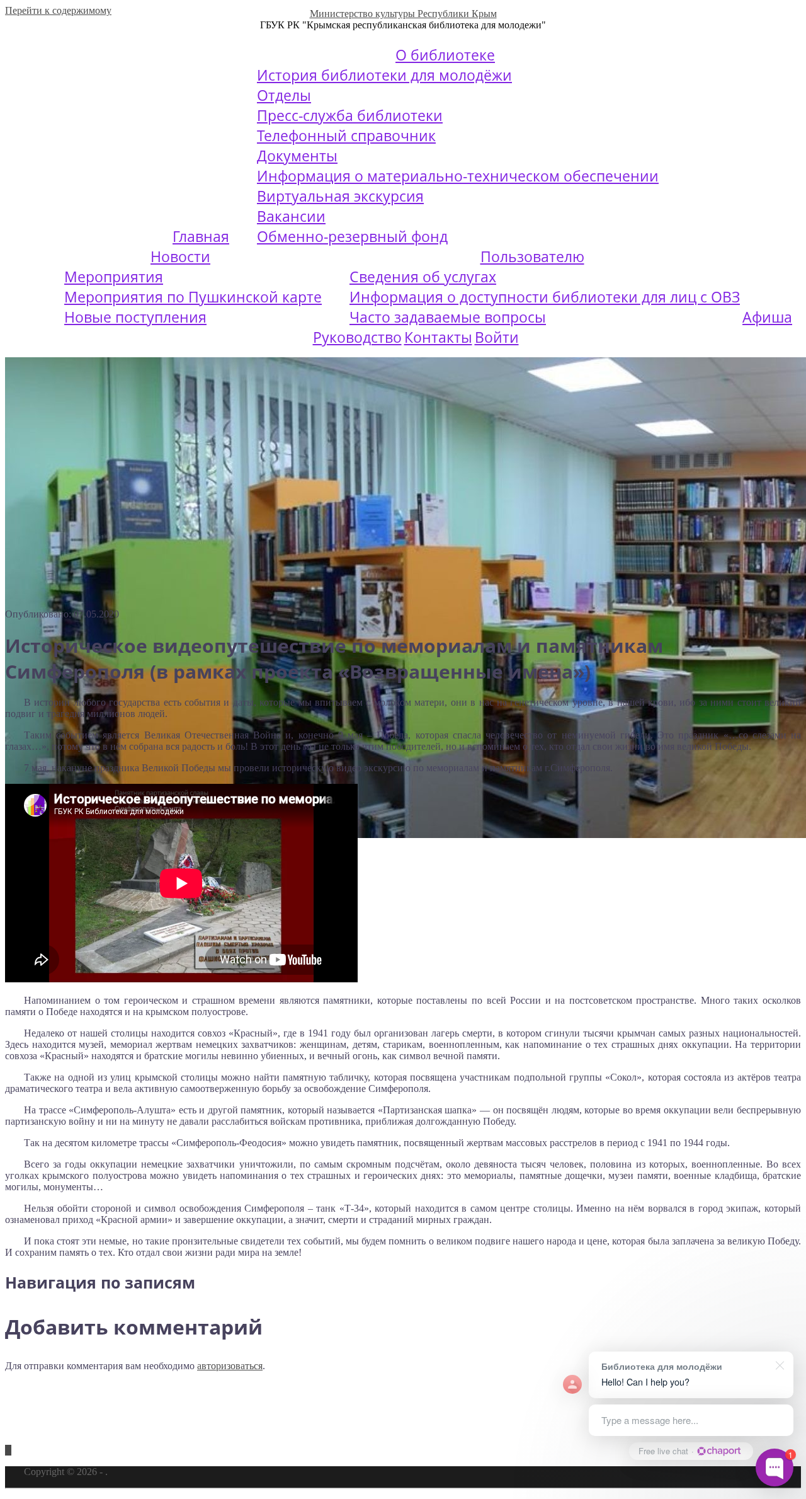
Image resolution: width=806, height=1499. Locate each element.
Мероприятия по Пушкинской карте (193, 297)
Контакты (438, 337)
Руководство (357, 337)
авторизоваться (230, 1365)
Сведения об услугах (422, 277)
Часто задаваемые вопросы (447, 317)
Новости (180, 256)
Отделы (284, 95)
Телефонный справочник (346, 135)
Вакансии (291, 216)
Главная (201, 236)
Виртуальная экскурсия (340, 196)
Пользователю (532, 256)
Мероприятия (113, 277)
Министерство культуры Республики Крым (403, 13)
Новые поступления (135, 317)
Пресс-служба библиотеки (350, 115)
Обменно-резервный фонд (352, 236)
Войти (497, 337)
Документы (297, 156)
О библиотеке (445, 55)
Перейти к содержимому (58, 10)
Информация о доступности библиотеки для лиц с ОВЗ (544, 297)
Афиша (767, 317)
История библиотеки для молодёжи (384, 75)
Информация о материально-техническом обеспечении (458, 176)
